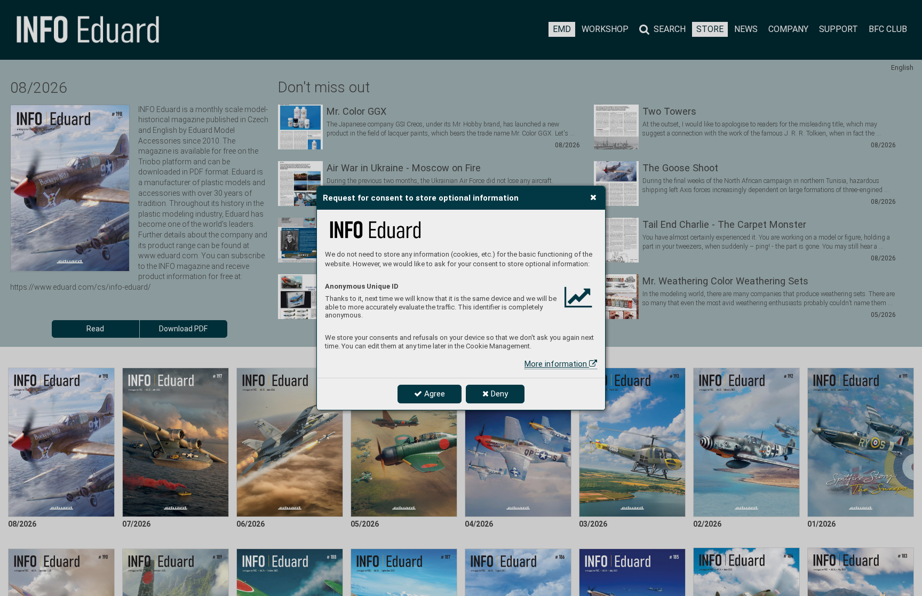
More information (556, 364)
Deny (498, 394)
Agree (433, 394)
